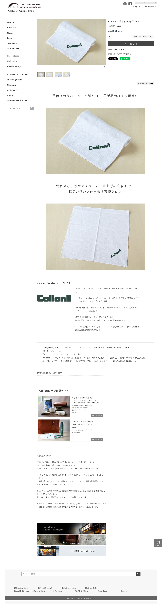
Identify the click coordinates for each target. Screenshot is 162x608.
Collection (12, 61)
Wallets (10, 22)
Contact (11, 95)
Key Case (11, 27)
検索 (32, 108)
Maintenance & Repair (17, 100)
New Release (13, 56)
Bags (9, 38)
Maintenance (13, 48)
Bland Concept (14, 66)
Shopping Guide (14, 80)
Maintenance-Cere (144, 84)
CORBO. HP (13, 90)
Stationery (12, 43)
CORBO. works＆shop (17, 74)
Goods (10, 33)
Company (11, 85)
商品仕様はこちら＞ (116, 49)
